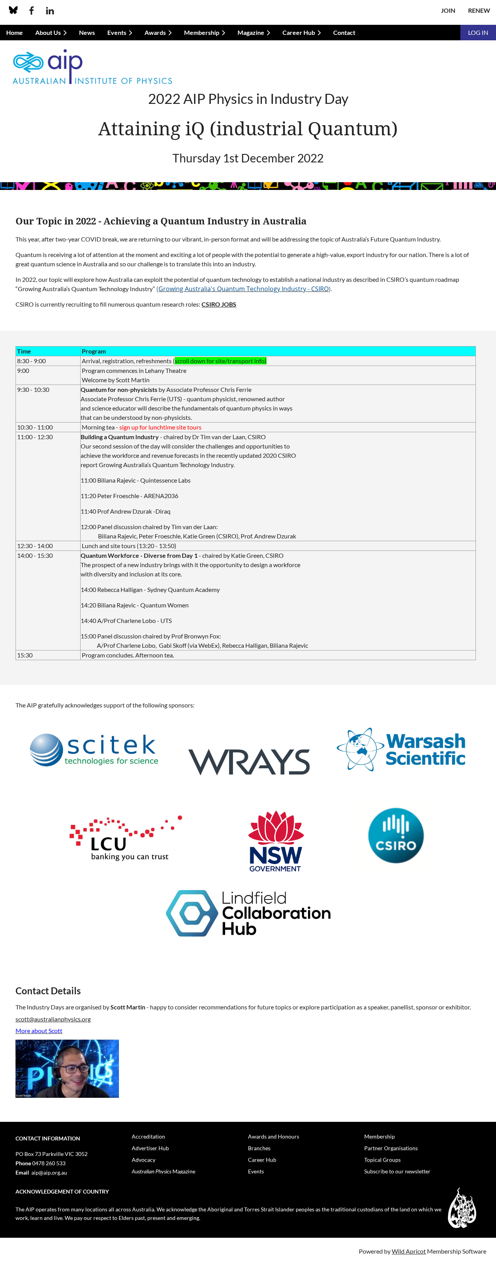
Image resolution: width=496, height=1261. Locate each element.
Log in (478, 32)
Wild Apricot (409, 1251)
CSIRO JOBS (219, 304)
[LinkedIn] (49, 10)
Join (448, 10)
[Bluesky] (13, 10)
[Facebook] (31, 10)
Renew (479, 10)
